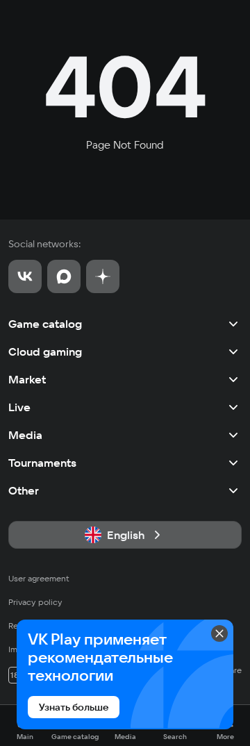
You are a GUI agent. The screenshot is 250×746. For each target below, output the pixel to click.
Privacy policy (35, 602)
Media (25, 435)
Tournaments (42, 463)
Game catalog (45, 324)
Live (19, 407)
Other (23, 490)
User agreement (38, 578)
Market (27, 379)
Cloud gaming (45, 351)
